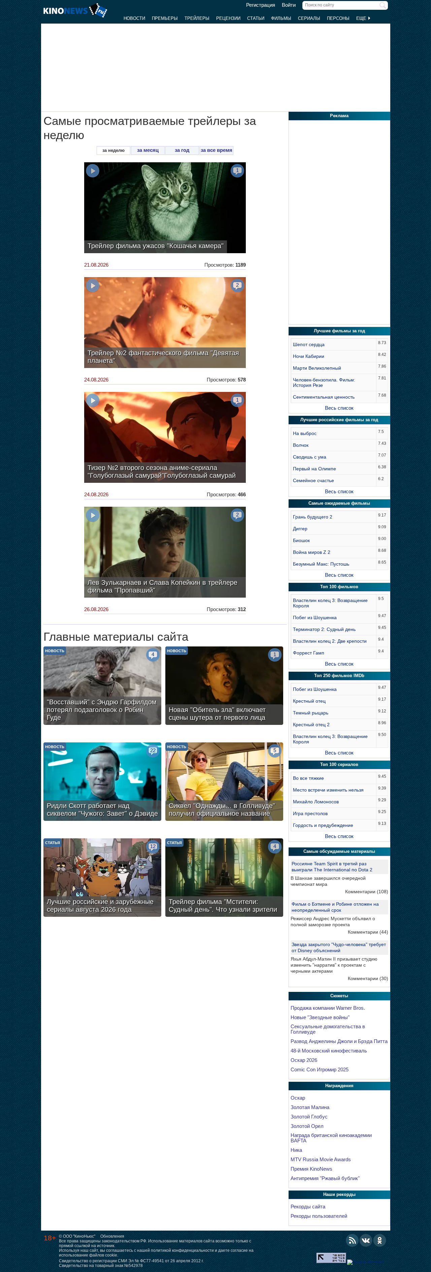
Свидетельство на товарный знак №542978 (101, 1265)
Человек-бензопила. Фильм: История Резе (324, 382)
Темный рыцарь (310, 712)
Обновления (112, 1236)
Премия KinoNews (311, 1169)
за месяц (148, 150)
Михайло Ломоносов (316, 801)
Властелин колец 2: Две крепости (330, 641)
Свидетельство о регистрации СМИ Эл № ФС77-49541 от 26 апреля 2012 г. (131, 1261)
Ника (296, 1150)
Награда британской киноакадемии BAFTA (331, 1138)
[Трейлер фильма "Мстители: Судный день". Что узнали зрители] (224, 878)
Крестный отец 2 (311, 724)
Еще (362, 18)
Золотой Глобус (309, 1116)
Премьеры (165, 18)
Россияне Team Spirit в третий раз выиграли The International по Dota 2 (332, 866)
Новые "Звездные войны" (320, 1017)
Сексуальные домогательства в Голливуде (328, 1029)
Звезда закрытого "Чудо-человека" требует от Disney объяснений (339, 947)
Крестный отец (309, 701)
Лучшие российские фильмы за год (339, 419)
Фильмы (281, 18)
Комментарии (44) (368, 932)
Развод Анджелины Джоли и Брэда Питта (339, 1041)
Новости (134, 18)
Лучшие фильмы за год (339, 330)
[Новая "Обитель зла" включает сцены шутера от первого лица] (224, 686)
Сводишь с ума (309, 457)
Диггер (300, 528)
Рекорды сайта (308, 1206)
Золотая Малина (310, 1107)
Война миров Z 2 (311, 552)
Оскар (298, 1098)
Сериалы (309, 18)
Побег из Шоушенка (315, 617)
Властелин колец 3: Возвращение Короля (330, 603)
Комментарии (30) (368, 978)
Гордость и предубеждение (323, 825)
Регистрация (260, 5)
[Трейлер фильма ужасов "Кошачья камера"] (165, 208)
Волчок (300, 445)
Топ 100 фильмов (339, 586)
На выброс (305, 433)
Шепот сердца (309, 344)
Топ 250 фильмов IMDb (339, 675)
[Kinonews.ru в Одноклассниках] (379, 1240)
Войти (289, 5)
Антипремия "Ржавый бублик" (325, 1178)
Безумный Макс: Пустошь (321, 564)
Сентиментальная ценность (324, 397)
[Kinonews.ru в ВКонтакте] (366, 1240)
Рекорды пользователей (319, 1216)
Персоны (338, 18)
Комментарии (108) (366, 891)
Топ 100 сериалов (339, 764)
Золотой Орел (307, 1126)
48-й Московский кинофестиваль (329, 1050)
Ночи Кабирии (308, 356)
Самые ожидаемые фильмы (339, 503)
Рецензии (228, 18)
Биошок (301, 540)
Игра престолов (310, 813)
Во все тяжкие (308, 778)
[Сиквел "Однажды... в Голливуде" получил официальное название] (224, 782)
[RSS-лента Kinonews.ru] (352, 1240)
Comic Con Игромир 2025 (320, 1069)
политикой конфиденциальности (182, 1250)
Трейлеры (197, 18)
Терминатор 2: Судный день (324, 629)
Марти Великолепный (317, 368)
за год (182, 150)
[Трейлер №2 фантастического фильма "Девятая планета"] (165, 323)
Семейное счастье (313, 480)
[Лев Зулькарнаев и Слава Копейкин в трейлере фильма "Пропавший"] (165, 553)
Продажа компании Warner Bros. (328, 1008)
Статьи (255, 18)
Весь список (339, 408)
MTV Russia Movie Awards (321, 1159)
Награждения (339, 1085)
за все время (216, 150)
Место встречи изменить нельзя (328, 790)
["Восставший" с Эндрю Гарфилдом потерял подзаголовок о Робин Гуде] (102, 686)
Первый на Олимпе (314, 468)
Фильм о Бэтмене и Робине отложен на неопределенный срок (335, 907)
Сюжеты (339, 995)
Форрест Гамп (308, 653)
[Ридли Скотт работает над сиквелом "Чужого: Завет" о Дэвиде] (102, 782)
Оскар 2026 (304, 1060)
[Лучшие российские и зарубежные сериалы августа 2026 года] (102, 878)
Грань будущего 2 (312, 517)
